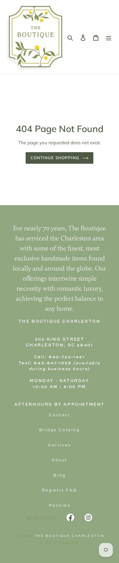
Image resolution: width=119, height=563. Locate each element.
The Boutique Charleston (69, 535)
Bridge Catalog (59, 430)
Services (59, 445)
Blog (59, 475)
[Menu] (108, 37)
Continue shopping (55, 157)
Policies (59, 506)
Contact (59, 415)
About (59, 460)
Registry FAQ (59, 490)
